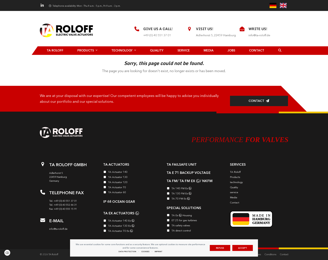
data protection (127, 251)
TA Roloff (53, 254)
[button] (279, 50)
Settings (7, 253)
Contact (284, 254)
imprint (158, 251)
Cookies (145, 251)
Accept (242, 248)
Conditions (270, 254)
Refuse (220, 248)
